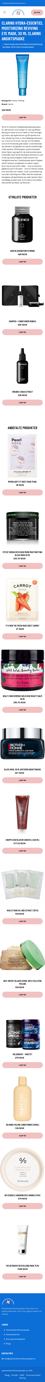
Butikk (37, 12)
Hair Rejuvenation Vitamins (22, 250)
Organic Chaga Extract (22, 391)
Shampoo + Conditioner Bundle (22, 321)
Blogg (8, 1343)
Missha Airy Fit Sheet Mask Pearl (22, 481)
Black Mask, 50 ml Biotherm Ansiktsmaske (22, 769)
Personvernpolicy (33, 1375)
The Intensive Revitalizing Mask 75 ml (22, 1265)
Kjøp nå (22, 117)
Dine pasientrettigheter (15, 1339)
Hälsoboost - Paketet (22, 1054)
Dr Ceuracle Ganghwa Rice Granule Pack (22, 1195)
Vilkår (22, 1375)
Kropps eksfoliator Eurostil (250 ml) (22, 839)
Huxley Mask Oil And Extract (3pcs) (22, 910)
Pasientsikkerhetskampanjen (18, 1330)
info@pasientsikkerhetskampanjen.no (14, 3)
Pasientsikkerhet (13, 1334)
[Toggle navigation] (5, 12)
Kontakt (14, 1375)
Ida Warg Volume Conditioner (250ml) (22, 1124)
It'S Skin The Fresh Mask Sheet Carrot (22, 625)
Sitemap (22, 1378)
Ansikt (14, 100)
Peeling (21, 100)
